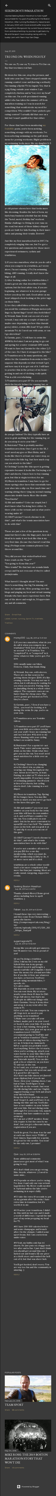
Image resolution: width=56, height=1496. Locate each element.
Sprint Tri (30, 618)
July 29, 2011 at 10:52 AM (25, 944)
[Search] (49, 5)
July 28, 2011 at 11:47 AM (36, 638)
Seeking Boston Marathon (27, 886)
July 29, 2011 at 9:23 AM (32, 910)
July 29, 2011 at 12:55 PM (30, 1154)
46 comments (18, 1467)
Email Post (16, 614)
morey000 (19, 637)
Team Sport (14, 1405)
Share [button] (7, 614)
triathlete (39, 618)
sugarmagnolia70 (23, 941)
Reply (17, 880)
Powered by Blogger (30, 1486)
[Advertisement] (28, 1345)
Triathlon (9, 623)
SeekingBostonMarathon (24, 11)
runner (14, 618)
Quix (16, 1154)
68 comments (18, 1410)
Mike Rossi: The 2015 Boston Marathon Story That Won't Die (26, 1458)
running (21, 618)
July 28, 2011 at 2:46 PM (25, 889)
